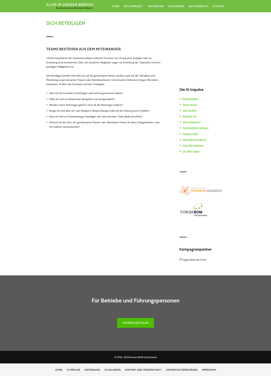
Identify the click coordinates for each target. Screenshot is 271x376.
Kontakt (218, 6)
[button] (143, 6)
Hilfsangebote (198, 6)
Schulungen (176, 6)
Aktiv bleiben (190, 110)
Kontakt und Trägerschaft (143, 369)
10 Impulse (73, 369)
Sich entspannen (192, 122)
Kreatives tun (190, 116)
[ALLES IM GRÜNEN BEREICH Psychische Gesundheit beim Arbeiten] (69, 6)
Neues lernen (190, 104)
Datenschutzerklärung (182, 369)
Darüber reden (190, 133)
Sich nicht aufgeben (193, 145)
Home (115, 6)
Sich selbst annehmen (194, 139)
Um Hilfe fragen (191, 151)
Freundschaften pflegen (196, 127)
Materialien (156, 6)
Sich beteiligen (190, 98)
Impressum (209, 369)
